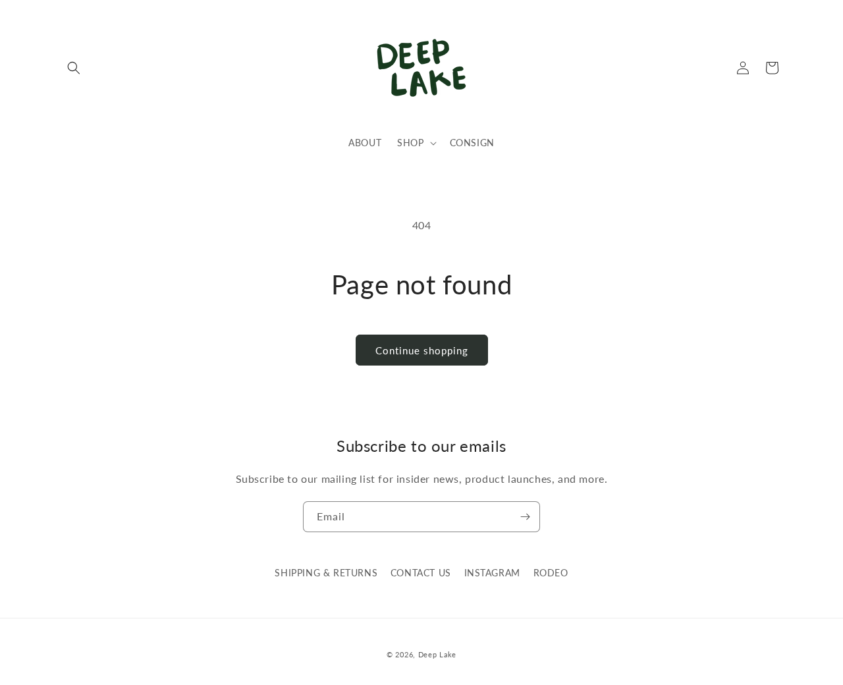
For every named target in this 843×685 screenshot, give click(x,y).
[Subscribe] (524, 516)
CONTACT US (421, 572)
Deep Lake (437, 654)
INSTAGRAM (492, 572)
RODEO (550, 572)
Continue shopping (421, 350)
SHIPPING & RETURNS (326, 572)
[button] (73, 67)
